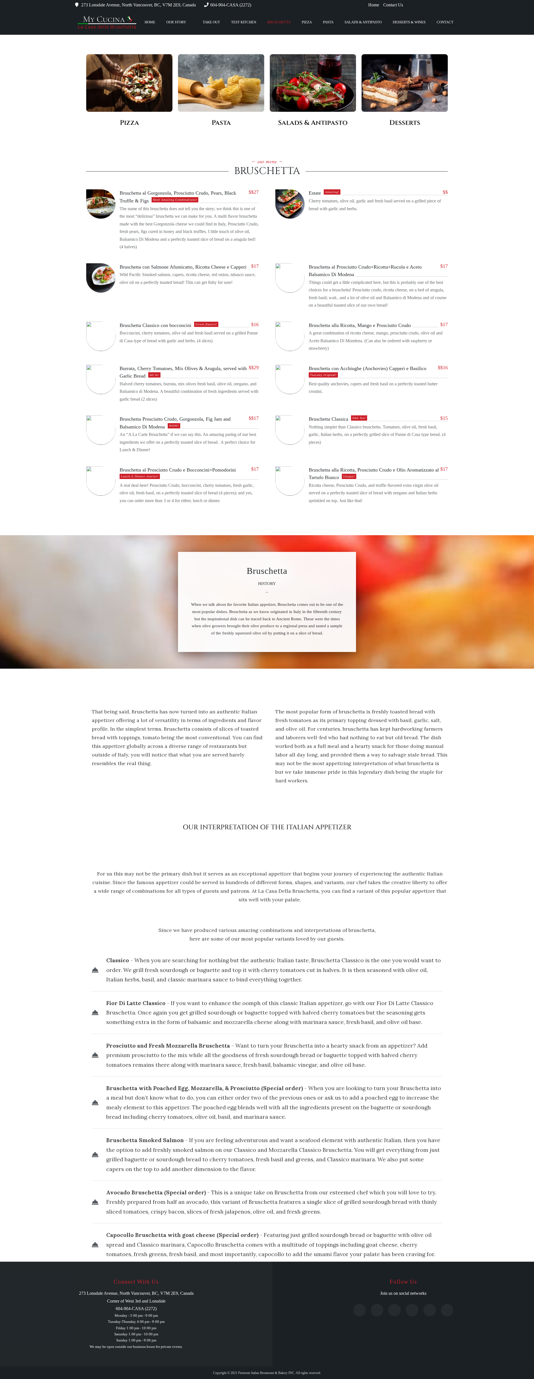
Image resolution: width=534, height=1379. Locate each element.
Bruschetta (279, 22)
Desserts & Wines (409, 22)
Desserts (404, 122)
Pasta (328, 22)
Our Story (176, 22)
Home (373, 5)
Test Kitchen (243, 22)
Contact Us (393, 5)
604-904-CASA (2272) (230, 5)
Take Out (211, 22)
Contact (445, 22)
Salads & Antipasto (363, 22)
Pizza (307, 22)
